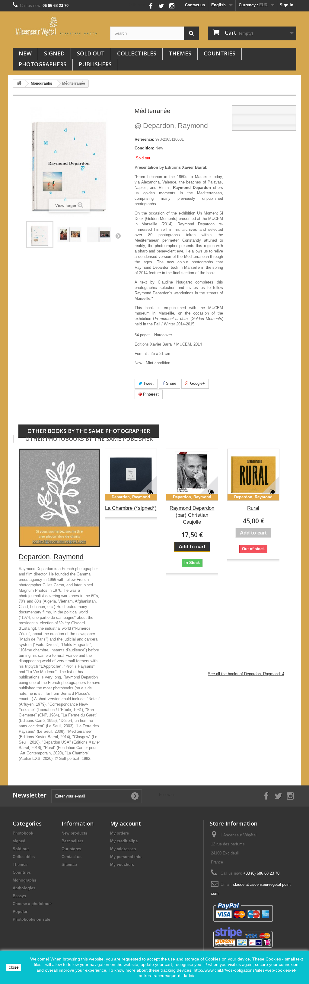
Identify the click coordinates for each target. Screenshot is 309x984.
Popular (20, 911)
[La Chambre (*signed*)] (131, 475)
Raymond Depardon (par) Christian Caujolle (192, 515)
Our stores (71, 849)
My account (125, 823)
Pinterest (150, 394)
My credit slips (124, 841)
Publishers (95, 64)
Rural (253, 508)
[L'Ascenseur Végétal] (57, 26)
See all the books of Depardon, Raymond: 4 (246, 674)
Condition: (144, 148)
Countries (219, 53)
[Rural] (253, 475)
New (25, 53)
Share (170, 383)
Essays (19, 896)
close (14, 967)
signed (54, 53)
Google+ (197, 383)
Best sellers (72, 841)
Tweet (148, 383)
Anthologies (24, 888)
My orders (119, 833)
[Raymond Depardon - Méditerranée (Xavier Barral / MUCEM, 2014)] (39, 234)
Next (118, 236)
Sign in (286, 5)
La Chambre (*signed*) (131, 508)
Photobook (23, 833)
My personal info (126, 856)
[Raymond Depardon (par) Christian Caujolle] (192, 475)
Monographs (24, 880)
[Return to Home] (19, 83)
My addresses (123, 849)
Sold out (91, 53)
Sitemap (69, 864)
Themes (180, 53)
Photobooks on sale (31, 919)
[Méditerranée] (69, 234)
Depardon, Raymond (171, 126)
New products (74, 833)
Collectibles (136, 53)
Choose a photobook (32, 903)
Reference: (144, 139)
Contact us (195, 5)
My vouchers (122, 864)
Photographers (42, 64)
